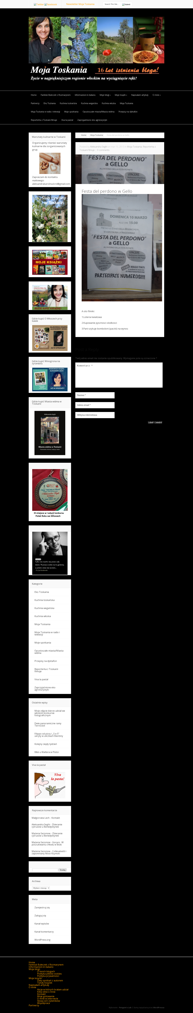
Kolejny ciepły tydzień (45, 744)
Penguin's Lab (125, 1007)
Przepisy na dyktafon (45, 661)
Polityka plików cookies (49, 973)
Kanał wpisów (41, 923)
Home (83, 135)
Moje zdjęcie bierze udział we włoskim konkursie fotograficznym (49, 713)
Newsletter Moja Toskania (80, 4)
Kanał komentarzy (44, 931)
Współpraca (43, 1003)
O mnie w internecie (47, 998)
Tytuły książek (44, 982)
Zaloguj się (40, 915)
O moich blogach (46, 971)
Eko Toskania (41, 592)
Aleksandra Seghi (98, 146)
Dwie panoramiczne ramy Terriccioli (47, 724)
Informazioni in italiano (41, 966)
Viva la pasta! (41, 679)
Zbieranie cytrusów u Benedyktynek (47, 825)
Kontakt (55, 817)
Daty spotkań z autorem (50, 980)
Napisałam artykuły (39, 985)
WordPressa (158, 1007)
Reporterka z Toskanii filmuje (46, 670)
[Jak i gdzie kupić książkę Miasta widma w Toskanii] (50, 433)
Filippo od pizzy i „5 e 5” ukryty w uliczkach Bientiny (48, 735)
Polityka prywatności (48, 976)
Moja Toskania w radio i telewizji (47, 633)
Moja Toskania (96, 135)
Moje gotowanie (45, 996)
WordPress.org (42, 939)
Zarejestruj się (42, 907)
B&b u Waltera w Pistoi (46, 752)
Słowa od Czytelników (48, 1000)
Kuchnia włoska (42, 616)
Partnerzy (34, 1005)
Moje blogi (34, 969)
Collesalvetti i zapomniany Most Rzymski (49, 852)
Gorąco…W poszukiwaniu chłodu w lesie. (48, 843)
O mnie (32, 987)
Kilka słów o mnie (46, 991)
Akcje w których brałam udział (52, 989)
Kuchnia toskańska (44, 600)
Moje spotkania (42, 642)
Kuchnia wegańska (44, 608)
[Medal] (50, 517)
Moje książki (35, 978)
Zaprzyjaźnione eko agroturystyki (44, 688)
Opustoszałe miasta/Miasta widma (48, 651)
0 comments (103, 150)
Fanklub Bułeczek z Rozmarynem (46, 964)
